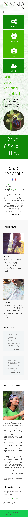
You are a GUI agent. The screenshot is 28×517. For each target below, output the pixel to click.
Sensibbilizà (7, 185)
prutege (21, 188)
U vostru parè (9, 327)
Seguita (6, 271)
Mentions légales (8, 514)
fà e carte (14, 186)
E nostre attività (10, 227)
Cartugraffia (7, 302)
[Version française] (14, 179)
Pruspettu (6, 256)
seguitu (10, 188)
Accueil (17, 512)
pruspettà (21, 185)
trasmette (13, 189)
